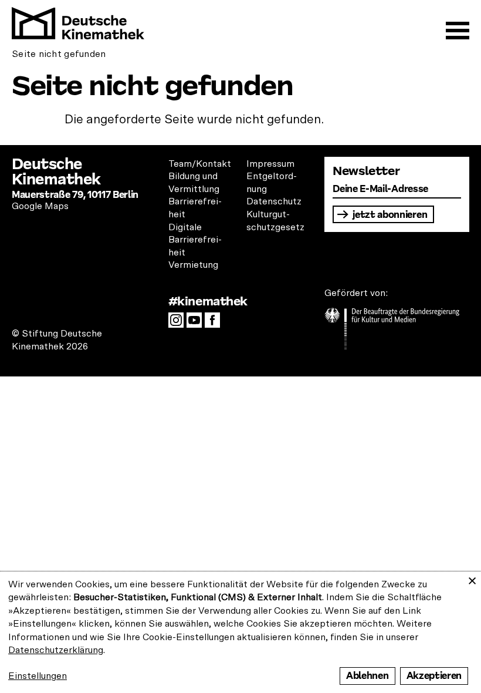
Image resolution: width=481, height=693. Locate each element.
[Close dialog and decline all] (472, 578)
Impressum (270, 164)
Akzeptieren (434, 676)
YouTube (197, 323)
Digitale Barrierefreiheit (195, 240)
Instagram (179, 323)
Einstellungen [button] (37, 676)
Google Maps (40, 206)
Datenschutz (274, 201)
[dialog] (240, 632)
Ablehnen (367, 676)
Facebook (215, 323)
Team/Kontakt (199, 164)
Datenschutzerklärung (55, 650)
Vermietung (193, 265)
